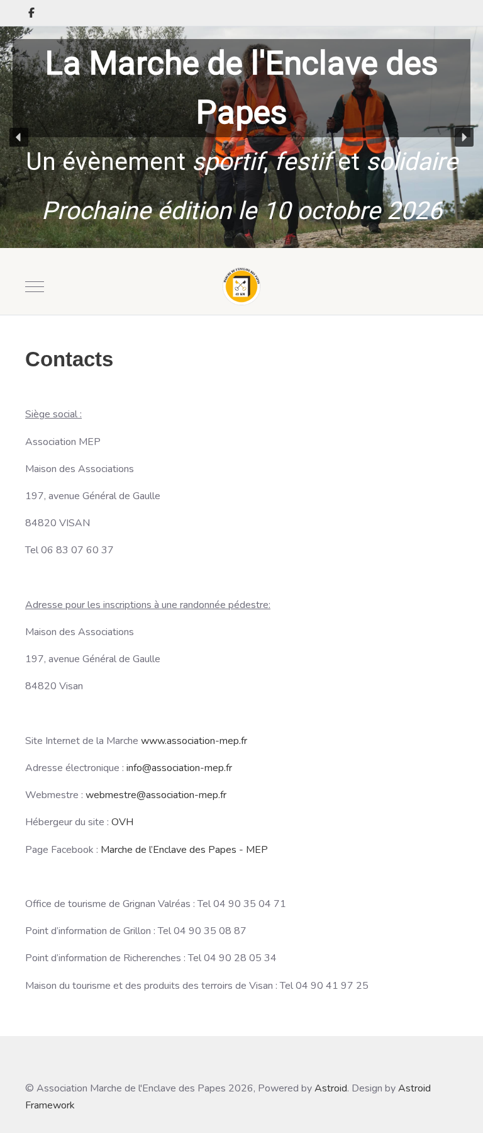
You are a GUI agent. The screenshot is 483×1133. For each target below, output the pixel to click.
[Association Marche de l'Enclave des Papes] (241, 286)
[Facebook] (31, 13)
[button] (18, 137)
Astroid (330, 1088)
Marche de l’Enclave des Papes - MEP (184, 850)
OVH (122, 822)
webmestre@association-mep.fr (156, 795)
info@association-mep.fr (179, 768)
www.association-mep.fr (194, 741)
